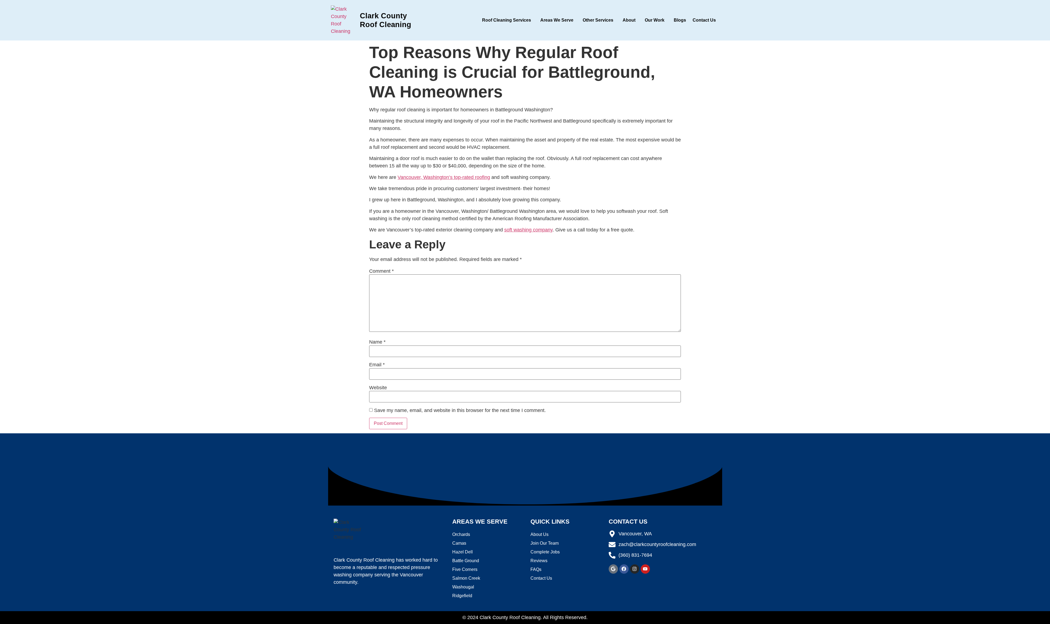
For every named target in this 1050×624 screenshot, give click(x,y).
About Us (539, 534)
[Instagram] (634, 569)
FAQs (535, 569)
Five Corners (464, 569)
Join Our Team (544, 543)
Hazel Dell (462, 552)
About (629, 20)
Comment (381, 271)
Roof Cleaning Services (506, 20)
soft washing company (528, 230)
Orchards (461, 534)
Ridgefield (462, 595)
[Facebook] (624, 569)
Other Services (598, 20)
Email (377, 364)
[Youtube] (645, 569)
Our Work (654, 20)
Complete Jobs (545, 552)
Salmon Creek (466, 578)
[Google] (613, 569)
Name (377, 341)
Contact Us (704, 20)
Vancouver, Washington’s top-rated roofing (444, 177)
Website (378, 387)
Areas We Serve (556, 20)
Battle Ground (465, 560)
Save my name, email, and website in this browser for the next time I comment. (460, 410)
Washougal (463, 587)
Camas (459, 543)
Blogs (680, 20)
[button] (508, 20)
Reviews (538, 560)
